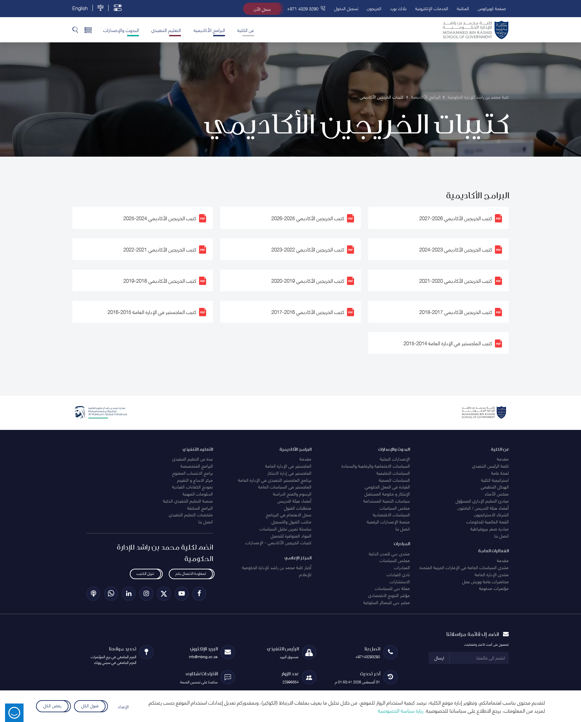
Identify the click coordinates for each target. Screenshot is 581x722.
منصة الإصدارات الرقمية (388, 521)
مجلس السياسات (395, 508)
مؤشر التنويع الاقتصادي (389, 595)
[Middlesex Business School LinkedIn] (128, 593)
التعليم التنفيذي (166, 29)
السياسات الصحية (394, 480)
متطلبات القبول (297, 508)
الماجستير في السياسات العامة (284, 486)
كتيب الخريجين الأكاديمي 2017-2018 (455, 312)
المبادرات (402, 567)
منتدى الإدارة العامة (492, 574)
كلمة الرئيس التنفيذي (490, 466)
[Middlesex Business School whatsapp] (111, 593)
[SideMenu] (88, 30)
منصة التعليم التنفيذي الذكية (188, 500)
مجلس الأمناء (497, 493)
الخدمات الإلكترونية (431, 8)
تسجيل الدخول (346, 8)
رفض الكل (52, 705)
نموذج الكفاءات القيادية (192, 486)
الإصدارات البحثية (395, 458)
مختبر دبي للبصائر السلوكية (386, 602)
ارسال (439, 657)
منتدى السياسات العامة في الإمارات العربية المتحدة (464, 567)
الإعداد (123, 706)
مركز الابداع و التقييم (195, 480)
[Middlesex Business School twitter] (164, 593)
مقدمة (503, 458)
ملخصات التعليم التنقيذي (191, 514)
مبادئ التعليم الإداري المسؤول (482, 500)
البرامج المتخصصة (197, 466)
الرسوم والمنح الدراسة (292, 493)
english (80, 7)
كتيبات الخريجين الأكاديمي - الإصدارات (278, 542)
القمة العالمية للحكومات (487, 521)
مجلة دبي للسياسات (392, 588)
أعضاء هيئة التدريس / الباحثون (483, 508)
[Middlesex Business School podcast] (93, 593)
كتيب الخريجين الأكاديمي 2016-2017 (307, 312)
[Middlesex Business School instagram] (146, 593)
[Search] (75, 30)
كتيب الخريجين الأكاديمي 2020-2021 (455, 280)
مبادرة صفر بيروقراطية (489, 528)
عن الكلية (245, 29)
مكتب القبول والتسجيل (291, 521)
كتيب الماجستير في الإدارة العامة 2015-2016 (152, 312)
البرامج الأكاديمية (209, 29)
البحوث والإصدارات (121, 29)
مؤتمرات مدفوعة (494, 588)
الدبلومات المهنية (198, 493)
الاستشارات (400, 581)
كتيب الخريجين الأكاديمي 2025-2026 (307, 218)
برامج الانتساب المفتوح (192, 473)
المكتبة (463, 8)
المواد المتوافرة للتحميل (291, 535)
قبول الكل (90, 705)
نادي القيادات (398, 574)
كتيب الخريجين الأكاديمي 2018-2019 (159, 280)
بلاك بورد (398, 8)
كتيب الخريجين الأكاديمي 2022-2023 (307, 249)
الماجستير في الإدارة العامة (288, 466)
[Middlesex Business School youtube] (182, 593)
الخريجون (374, 8)
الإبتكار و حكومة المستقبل (387, 493)
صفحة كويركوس (492, 8)
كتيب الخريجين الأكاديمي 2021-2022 (159, 249)
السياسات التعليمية (393, 473)
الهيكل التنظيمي (495, 486)
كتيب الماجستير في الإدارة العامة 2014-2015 (447, 343)
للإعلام (305, 574)
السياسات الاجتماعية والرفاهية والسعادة (376, 466)
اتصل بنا (501, 535)
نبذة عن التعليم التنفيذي (192, 458)
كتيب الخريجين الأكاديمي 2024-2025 (159, 218)
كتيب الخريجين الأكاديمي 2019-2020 (307, 280)
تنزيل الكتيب (145, 573)
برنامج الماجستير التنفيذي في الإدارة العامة (274, 480)
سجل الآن (262, 9)
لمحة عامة (500, 473)
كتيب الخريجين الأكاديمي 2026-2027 (455, 218)
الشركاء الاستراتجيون (491, 514)
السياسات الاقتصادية (391, 514)
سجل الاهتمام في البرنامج (288, 514)
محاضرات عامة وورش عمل (485, 581)
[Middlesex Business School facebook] (199, 593)
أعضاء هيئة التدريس (294, 500)
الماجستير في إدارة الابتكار (289, 473)
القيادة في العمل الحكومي (387, 486)
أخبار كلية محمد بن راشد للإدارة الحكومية (276, 567)
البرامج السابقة (200, 508)
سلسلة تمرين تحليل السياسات (285, 528)
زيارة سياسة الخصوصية (400, 710)
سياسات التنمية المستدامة (386, 500)
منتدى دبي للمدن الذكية (389, 553)
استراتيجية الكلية (495, 480)
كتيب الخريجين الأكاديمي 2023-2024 (455, 249)
